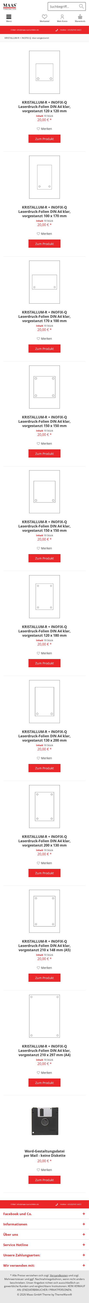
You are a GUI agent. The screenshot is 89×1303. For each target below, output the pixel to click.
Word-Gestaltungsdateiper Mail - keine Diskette (44, 1153)
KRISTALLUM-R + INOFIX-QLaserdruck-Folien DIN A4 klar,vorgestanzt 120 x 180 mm (44, 631)
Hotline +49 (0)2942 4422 (70, 30)
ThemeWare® (63, 1294)
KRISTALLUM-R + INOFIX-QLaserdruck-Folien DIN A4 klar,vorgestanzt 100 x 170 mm (44, 211)
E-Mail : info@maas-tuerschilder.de (25, 30)
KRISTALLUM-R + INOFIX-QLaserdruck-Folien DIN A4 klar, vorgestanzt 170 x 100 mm (44, 316)
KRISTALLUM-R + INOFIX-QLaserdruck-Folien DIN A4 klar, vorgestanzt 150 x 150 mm (44, 526)
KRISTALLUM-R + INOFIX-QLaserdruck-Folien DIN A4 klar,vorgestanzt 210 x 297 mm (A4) (44, 1050)
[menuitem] (80, 18)
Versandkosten (59, 1275)
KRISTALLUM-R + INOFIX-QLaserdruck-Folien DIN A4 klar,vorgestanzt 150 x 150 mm (44, 421)
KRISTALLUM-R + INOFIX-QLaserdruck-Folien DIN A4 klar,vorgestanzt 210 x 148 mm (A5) (44, 945)
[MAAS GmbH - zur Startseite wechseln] (22, 6)
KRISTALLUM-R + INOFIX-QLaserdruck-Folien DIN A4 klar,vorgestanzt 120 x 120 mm (44, 106)
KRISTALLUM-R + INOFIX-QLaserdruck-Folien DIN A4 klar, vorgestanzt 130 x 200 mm (44, 736)
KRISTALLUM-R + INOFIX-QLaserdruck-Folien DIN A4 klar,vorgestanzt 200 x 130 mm (44, 840)
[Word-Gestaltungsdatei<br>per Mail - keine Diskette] (44, 1121)
